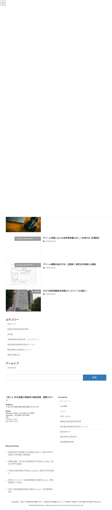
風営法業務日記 (13, 355)
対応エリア (11, 324)
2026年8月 (11, 368)
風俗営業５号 (65, 432)
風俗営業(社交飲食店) (68, 437)
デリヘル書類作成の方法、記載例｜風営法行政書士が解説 (69, 264)
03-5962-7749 (11, 419)
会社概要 (63, 406)
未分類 (10, 334)
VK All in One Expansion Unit (73, 505)
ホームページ (65, 401)
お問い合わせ (65, 416)
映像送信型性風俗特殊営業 (17, 329)
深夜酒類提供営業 (67, 442)
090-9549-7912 (12, 421)
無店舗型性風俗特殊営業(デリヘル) (21, 345)
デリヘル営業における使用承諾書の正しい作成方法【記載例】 (71, 238)
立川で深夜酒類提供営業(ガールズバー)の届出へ (65, 290)
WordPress (42, 505)
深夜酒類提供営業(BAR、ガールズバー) (22, 339)
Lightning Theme (55, 505)
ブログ (62, 411)
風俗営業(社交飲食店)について (19, 350)
